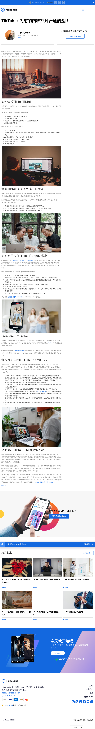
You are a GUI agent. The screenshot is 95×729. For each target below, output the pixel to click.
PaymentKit (9, 705)
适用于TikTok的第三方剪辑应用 (22, 260)
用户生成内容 (41, 391)
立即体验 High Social (59, 516)
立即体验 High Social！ (75, 36)
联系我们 (89, 689)
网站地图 (76, 720)
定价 (91, 685)
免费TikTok (88, 697)
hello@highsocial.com (11, 693)
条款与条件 (83, 720)
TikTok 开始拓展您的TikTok (44, 482)
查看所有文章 (86, 553)
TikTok (20, 38)
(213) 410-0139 (8, 696)
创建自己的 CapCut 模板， (16, 297)
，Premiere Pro (18, 351)
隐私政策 (90, 720)
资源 (91, 693)
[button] (83, 9)
